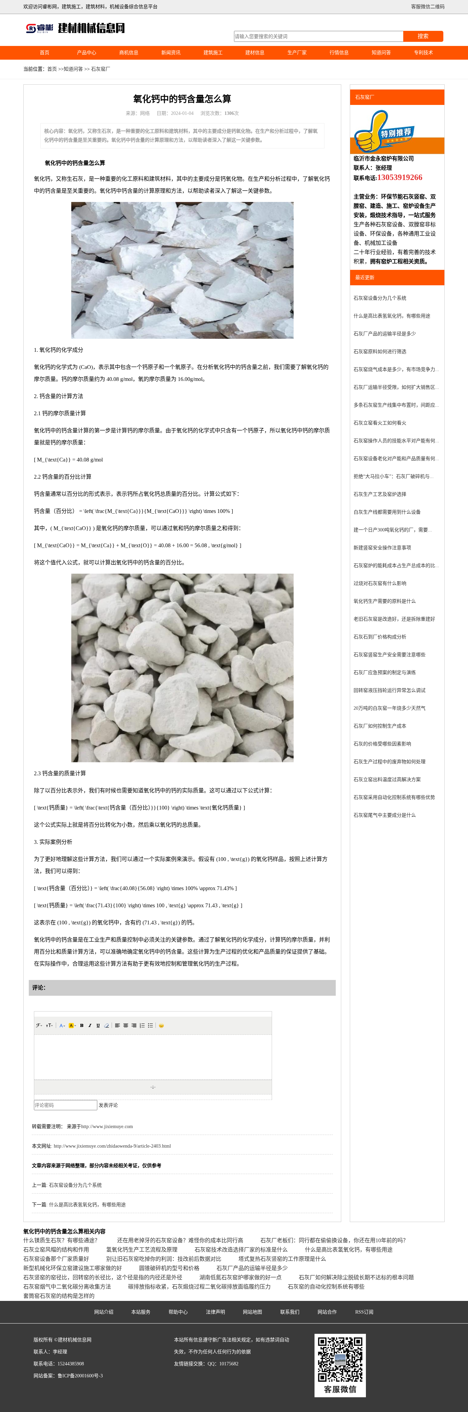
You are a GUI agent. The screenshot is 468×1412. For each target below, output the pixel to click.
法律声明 (215, 1312)
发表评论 (108, 1105)
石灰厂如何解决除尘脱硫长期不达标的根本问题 (356, 1277)
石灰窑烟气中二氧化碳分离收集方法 (67, 1287)
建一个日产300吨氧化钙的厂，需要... (393, 530)
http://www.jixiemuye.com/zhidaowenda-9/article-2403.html (112, 1146)
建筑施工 (213, 52)
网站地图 (252, 1312)
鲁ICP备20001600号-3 (80, 1375)
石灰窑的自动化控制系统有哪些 (326, 1287)
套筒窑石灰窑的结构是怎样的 (59, 1296)
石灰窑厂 (100, 69)
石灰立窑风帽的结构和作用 (56, 1250)
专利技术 (423, 52)
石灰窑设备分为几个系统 (75, 1185)
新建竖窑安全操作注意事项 (382, 547)
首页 (44, 52)
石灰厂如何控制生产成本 (380, 726)
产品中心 (86, 52)
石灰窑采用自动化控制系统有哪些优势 (394, 797)
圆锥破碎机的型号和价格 (169, 1268)
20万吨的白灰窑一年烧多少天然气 (390, 708)
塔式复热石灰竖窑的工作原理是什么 (282, 1259)
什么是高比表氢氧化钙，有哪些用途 (87, 1204)
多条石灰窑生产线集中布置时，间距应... (396, 405)
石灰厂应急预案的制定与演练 (385, 672)
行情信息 (339, 52)
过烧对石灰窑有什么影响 (380, 583)
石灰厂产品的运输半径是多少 (385, 333)
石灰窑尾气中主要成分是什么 (385, 815)
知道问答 (381, 52)
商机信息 (128, 52)
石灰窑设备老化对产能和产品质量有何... (396, 458)
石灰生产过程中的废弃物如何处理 (390, 761)
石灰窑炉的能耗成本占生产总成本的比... (396, 565)
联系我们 (289, 1312)
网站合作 (327, 1312)
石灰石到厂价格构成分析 (380, 636)
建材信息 (254, 52)
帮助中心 (178, 1312)
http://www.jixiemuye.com (107, 1126)
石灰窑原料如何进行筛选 (380, 351)
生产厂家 (297, 52)
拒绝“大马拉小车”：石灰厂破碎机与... (394, 476)
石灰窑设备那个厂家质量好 (56, 1259)
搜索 (423, 36)
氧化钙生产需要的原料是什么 (385, 601)
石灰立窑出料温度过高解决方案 (387, 779)
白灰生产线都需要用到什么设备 (387, 512)
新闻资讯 (171, 52)
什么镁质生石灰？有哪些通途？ (61, 1240)
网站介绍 (103, 1312)
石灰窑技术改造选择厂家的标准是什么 (241, 1250)
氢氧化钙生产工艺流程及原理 (141, 1250)
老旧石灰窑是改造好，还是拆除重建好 (394, 619)
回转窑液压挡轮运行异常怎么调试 (390, 690)
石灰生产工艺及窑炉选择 (380, 494)
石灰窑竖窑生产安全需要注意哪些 (390, 654)
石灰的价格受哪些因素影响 (382, 743)
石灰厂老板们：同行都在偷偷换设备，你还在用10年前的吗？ (334, 1240)
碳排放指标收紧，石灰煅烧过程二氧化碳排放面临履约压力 (199, 1287)
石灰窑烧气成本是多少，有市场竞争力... (396, 369)
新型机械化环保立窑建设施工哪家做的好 (72, 1268)
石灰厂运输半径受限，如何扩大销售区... (396, 387)
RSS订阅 (364, 1312)
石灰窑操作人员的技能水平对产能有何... (396, 440)
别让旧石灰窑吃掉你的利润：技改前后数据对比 (163, 1259)
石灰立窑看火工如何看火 (380, 423)
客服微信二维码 (428, 6)
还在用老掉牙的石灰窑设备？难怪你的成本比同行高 (180, 1240)
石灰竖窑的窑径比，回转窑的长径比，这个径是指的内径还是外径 (102, 1277)
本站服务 (140, 1312)
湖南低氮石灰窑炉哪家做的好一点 (240, 1277)
